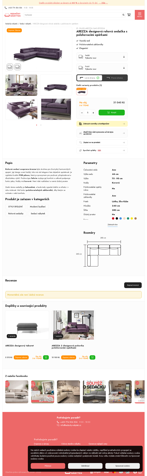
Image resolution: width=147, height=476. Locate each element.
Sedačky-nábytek (11, 23)
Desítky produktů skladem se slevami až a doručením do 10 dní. (73, 2)
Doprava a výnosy (41, 443)
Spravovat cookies (122, 466)
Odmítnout (85, 466)
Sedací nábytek (25, 23)
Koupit (113, 113)
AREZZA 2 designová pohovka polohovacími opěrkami (68, 346)
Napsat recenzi (133, 285)
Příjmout (48, 466)
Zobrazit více (113, 225)
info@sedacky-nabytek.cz (71, 425)
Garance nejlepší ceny (98, 443)
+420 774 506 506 (15, 7)
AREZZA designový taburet (19, 345)
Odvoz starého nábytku (71, 443)
